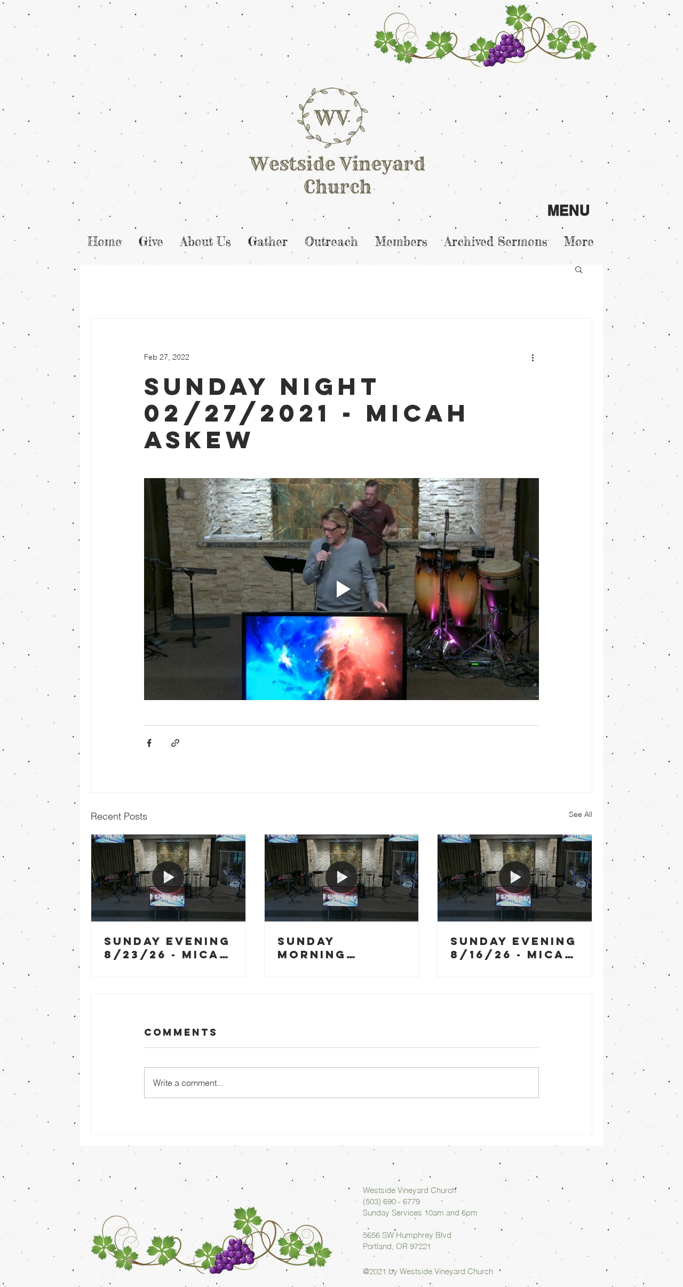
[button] (579, 269)
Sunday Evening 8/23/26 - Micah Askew (167, 947)
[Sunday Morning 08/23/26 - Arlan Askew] (342, 878)
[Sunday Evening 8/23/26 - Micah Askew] (168, 878)
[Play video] (341, 589)
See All (580, 814)
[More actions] (532, 357)
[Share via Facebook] (149, 743)
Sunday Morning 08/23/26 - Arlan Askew (329, 947)
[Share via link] (175, 743)
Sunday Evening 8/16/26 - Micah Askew (513, 947)
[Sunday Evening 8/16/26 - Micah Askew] (515, 878)
